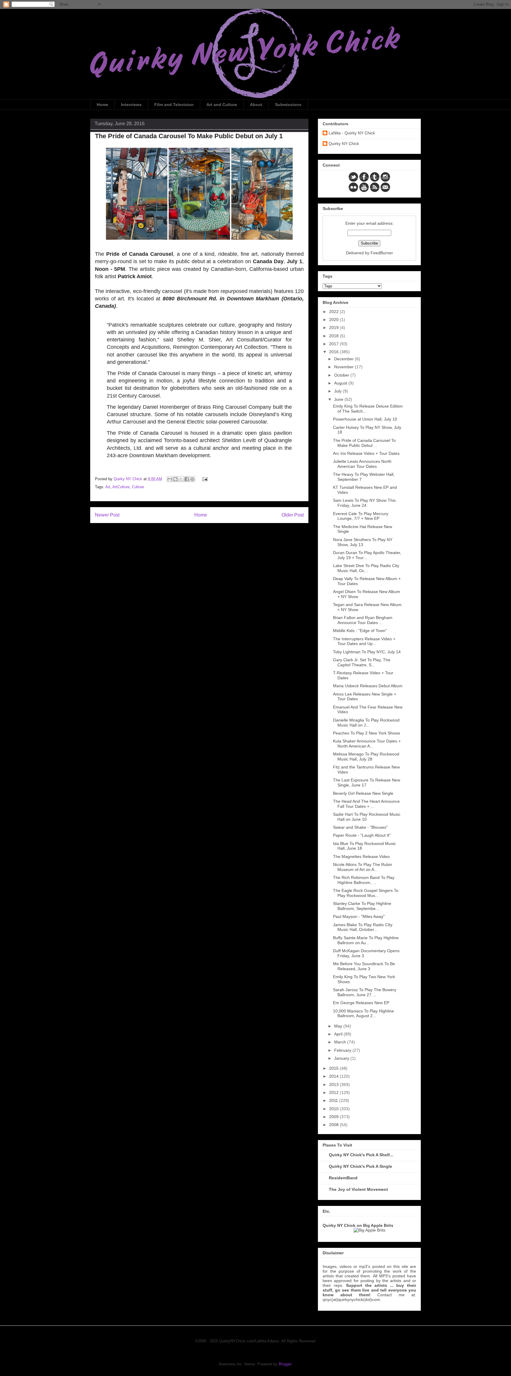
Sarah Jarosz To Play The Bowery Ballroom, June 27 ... (364, 992)
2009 (334, 1116)
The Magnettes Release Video (361, 856)
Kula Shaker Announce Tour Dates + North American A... (367, 743)
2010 (334, 1108)
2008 (334, 1124)
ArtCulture (121, 487)
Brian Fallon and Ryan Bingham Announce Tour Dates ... (362, 620)
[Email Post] (204, 479)
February (343, 1050)
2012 (334, 1092)
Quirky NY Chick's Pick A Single (360, 1166)
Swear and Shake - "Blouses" (360, 827)
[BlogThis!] (175, 479)
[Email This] (170, 479)
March (340, 1042)
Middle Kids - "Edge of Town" (360, 630)
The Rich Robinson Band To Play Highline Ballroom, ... (363, 880)
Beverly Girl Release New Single (363, 793)
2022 (334, 311)
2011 (334, 1100)
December (344, 358)
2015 (334, 1068)
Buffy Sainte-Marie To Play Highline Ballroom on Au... (366, 940)
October (342, 375)
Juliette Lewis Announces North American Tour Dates (362, 464)
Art (107, 487)
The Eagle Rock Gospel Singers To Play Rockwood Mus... (365, 893)
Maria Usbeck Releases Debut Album (367, 685)
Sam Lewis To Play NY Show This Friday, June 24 (364, 503)
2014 (334, 1076)
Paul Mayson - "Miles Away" (359, 916)
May (338, 1026)
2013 (334, 1084)
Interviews (131, 104)
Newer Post (107, 514)
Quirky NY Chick (344, 143)
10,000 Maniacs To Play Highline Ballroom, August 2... (363, 1013)
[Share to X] (181, 479)
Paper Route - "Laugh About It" (362, 835)
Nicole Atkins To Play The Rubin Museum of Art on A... (362, 867)
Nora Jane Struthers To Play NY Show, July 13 (362, 542)
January (342, 1058)
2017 (334, 343)
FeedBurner (382, 252)
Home (102, 104)
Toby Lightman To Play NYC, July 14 (367, 651)
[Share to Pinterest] (192, 479)
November (344, 366)
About (256, 104)
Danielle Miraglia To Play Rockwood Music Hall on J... (366, 722)
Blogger (285, 1364)
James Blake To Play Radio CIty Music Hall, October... (362, 927)
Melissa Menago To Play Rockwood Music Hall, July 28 (366, 756)
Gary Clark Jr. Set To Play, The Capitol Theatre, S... (361, 662)
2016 (334, 351)
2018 (334, 335)
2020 (334, 319)
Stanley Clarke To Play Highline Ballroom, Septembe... (362, 906)
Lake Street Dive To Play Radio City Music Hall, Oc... (366, 568)
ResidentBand (343, 1177)
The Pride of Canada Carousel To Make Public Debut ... (364, 443)
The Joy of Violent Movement (358, 1189)
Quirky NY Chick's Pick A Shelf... (361, 1154)
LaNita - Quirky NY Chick (352, 133)
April (339, 1034)
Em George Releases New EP (361, 1002)
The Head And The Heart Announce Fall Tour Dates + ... (366, 804)
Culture (138, 487)
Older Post (293, 514)
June (339, 399)
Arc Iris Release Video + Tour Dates (366, 453)
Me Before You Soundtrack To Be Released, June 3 (364, 966)
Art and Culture (221, 104)
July (338, 391)
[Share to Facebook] (187, 479)
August (341, 383)
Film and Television (174, 104)
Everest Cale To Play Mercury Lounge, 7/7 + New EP (360, 516)
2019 (334, 327)
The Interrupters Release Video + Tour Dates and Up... (364, 641)
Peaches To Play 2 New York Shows (366, 733)
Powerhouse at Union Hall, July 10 (365, 419)
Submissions (288, 104)
